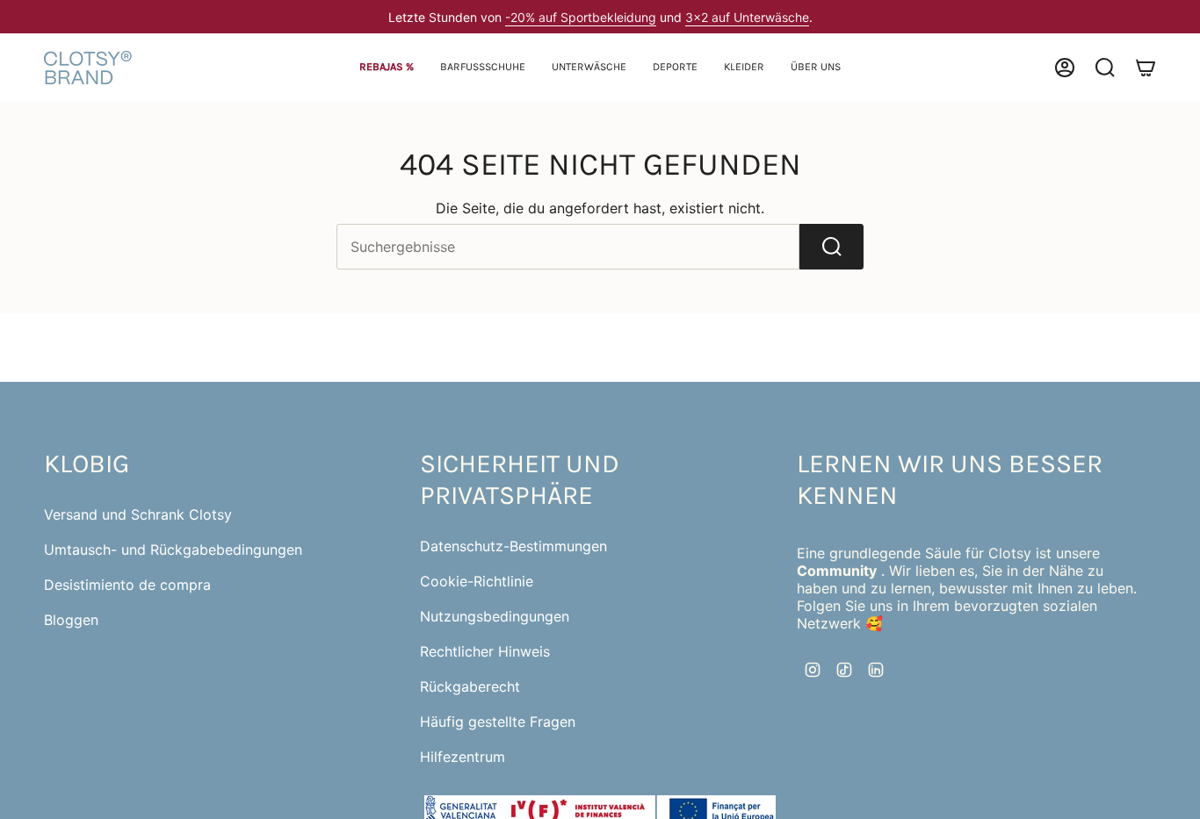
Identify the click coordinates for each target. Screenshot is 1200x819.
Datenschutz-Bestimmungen (513, 546)
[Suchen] (831, 246)
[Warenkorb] (1145, 68)
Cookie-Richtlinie (476, 581)
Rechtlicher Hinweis (485, 651)
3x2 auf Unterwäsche (747, 17)
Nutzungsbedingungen (494, 616)
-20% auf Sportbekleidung (580, 17)
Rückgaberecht (470, 686)
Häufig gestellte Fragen (497, 721)
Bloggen (71, 620)
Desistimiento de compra (127, 584)
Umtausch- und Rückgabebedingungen (173, 549)
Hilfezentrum (462, 756)
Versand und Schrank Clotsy (138, 514)
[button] (483, 68)
